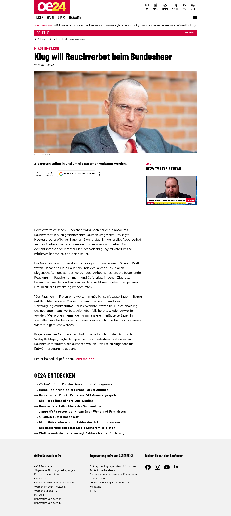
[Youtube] (167, 467)
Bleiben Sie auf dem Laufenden (164, 456)
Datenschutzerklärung (47, 474)
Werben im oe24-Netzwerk (50, 487)
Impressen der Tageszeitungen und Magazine (110, 485)
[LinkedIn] (176, 467)
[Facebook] (148, 467)
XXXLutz (126, 25)
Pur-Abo (39, 495)
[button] (151, 199)
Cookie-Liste (41, 479)
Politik (42, 32)
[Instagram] (157, 467)
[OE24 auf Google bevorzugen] (99, 174)
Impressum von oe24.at (47, 499)
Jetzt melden (84, 359)
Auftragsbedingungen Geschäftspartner (113, 466)
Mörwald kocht (184, 25)
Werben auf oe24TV (45, 491)
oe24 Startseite (43, 466)
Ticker (38, 17)
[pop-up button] (186, 199)
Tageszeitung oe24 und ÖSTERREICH (112, 456)
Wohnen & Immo (94, 25)
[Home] (35, 39)
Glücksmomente (62, 25)
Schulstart (78, 25)
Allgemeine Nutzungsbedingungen (54, 470)
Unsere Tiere (168, 25)
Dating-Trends (140, 25)
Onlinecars (154, 25)
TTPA (93, 491)
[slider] (162, 199)
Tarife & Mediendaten (102, 470)
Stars (62, 17)
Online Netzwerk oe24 (47, 456)
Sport (50, 17)
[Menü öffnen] (194, 17)
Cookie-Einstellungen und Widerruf (54, 483)
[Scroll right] (195, 25)
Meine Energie (112, 25)
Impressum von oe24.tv (47, 503)
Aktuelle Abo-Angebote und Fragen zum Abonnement (113, 476)
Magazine (75, 17)
